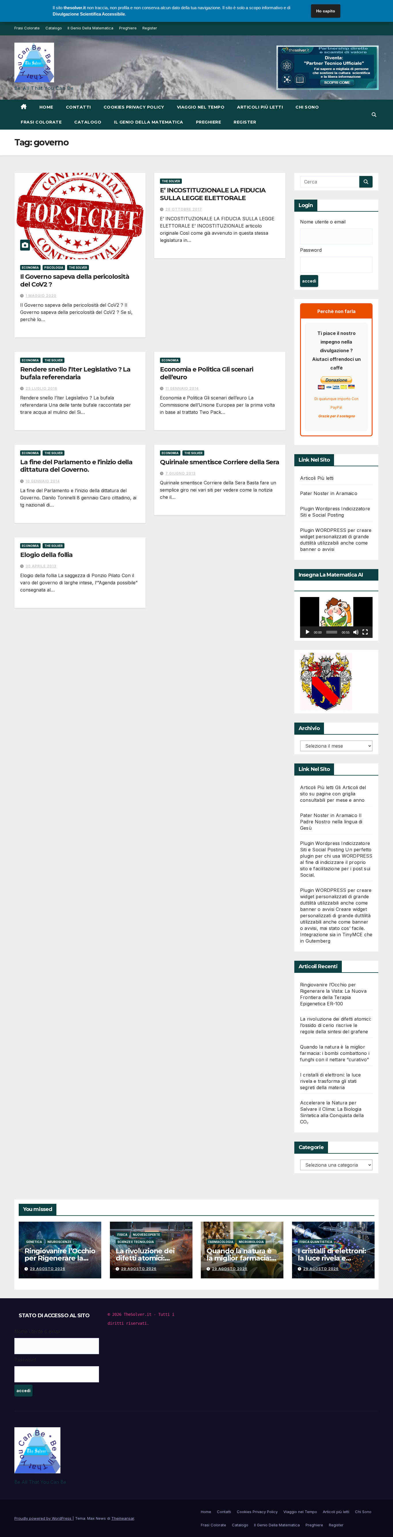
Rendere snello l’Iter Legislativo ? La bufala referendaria (75, 373)
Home (46, 107)
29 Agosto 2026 (47, 1269)
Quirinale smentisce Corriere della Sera (219, 462)
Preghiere (128, 28)
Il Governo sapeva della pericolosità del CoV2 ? (74, 280)
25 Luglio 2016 (41, 388)
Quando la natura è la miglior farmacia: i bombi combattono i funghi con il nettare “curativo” (334, 1053)
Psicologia (53, 267)
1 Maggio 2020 (41, 295)
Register (149, 28)
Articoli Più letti (317, 478)
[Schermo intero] (365, 632)
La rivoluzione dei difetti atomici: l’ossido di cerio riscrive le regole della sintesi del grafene (335, 1025)
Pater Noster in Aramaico (328, 493)
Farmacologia (220, 1242)
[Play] (307, 632)
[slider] (331, 632)
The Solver (78, 267)
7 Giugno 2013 (180, 473)
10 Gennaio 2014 (43, 481)
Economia (30, 267)
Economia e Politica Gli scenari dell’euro (206, 373)
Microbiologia (251, 1242)
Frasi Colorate (27, 28)
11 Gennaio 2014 (182, 388)
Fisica (122, 1234)
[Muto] (356, 632)
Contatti (78, 107)
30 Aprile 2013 (41, 566)
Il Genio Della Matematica (90, 28)
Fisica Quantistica (315, 1242)
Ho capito (325, 11)
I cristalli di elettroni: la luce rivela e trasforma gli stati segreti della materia (330, 1081)
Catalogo (53, 28)
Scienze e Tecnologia (135, 1242)
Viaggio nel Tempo (201, 107)
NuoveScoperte (146, 1234)
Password (311, 250)
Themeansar (122, 1518)
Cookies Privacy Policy (134, 107)
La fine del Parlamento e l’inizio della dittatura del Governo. (76, 465)
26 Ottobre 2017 (183, 209)
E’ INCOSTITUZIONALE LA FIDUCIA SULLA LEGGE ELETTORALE (213, 194)
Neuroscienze (59, 1242)
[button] (374, 114)
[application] (336, 617)
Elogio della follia (46, 555)
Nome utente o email (323, 222)
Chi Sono (307, 107)
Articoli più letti (260, 107)
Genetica (34, 1242)
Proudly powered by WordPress (43, 1518)
